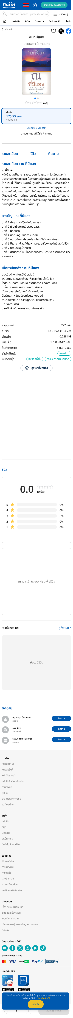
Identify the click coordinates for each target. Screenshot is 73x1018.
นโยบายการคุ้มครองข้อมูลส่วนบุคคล (20, 924)
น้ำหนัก (6, 336)
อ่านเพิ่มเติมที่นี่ (44, 998)
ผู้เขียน (5, 793)
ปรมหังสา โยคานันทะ (37, 44)
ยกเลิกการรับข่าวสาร (12, 890)
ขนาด (5, 331)
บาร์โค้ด (7, 342)
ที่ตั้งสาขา (6, 930)
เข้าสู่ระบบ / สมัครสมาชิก (54, 5)
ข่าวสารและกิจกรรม (11, 799)
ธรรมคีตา (64, 353)
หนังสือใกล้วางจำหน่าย (13, 781)
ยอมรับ (35, 1004)
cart (35, 5)
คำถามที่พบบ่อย (10, 884)
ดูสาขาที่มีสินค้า (39, 368)
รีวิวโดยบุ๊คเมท (9, 804)
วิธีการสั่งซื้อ (8, 861)
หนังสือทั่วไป (34, 359)
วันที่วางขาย (9, 348)
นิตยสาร (39, 21)
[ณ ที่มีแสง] (61, 31)
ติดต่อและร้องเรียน (11, 913)
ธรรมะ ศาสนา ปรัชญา (58, 359)
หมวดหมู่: (8, 359)
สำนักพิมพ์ (7, 787)
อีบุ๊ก (27, 21)
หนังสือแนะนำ (9, 775)
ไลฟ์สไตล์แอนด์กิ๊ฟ (11, 844)
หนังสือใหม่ (7, 770)
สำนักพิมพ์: (9, 353)
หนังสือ (16, 21)
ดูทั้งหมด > (65, 628)
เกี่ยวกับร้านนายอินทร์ (12, 907)
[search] (5, 14)
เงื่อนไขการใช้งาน (10, 918)
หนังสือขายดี (8, 764)
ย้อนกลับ (9, 29)
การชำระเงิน (8, 867)
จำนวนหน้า (8, 325)
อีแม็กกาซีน (55, 21)
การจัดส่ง (6, 873)
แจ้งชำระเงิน (8, 879)
